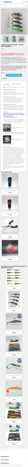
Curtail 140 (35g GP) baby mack (14, 375)
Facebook (2, 450)
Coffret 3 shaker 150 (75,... (14, 353)
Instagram (9, 450)
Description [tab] (7, 84)
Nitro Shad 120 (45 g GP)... (14, 331)
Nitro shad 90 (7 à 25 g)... (14, 308)
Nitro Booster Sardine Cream (10, 190)
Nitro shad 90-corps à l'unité (14, 286)
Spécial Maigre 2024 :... (14, 420)
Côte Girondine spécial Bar (14, 442)
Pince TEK (10, 235)
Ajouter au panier (13, 75)
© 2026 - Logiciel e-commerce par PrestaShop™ (11, 465)
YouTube (6, 450)
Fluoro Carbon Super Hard (10, 257)
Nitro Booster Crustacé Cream (9, 213)
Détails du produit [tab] (16, 84)
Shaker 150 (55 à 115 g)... (14, 397)
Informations (5, 463)
